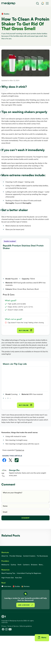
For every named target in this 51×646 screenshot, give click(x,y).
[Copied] (17, 460)
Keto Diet (18, 578)
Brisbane (34, 565)
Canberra (26, 565)
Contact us (20, 450)
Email (5, 512)
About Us (4, 556)
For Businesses (42, 556)
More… (41, 565)
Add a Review (24, 605)
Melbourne (5, 565)
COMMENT (25, 518)
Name (5, 506)
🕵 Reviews (25, 586)
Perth (19, 565)
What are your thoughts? (12, 493)
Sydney (13, 565)
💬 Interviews (6, 586)
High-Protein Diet (7, 578)
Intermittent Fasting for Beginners (29, 573)
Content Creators (29, 556)
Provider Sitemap (15, 556)
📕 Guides (5, 14)
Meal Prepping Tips (8, 573)
